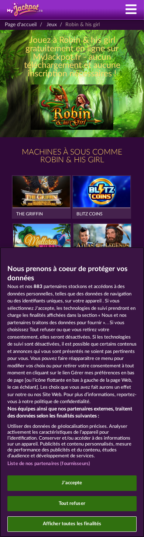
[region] (72, 392)
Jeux (52, 24)
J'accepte (72, 483)
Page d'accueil (21, 24)
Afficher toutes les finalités (72, 524)
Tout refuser (72, 503)
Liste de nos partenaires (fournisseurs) (48, 463)
